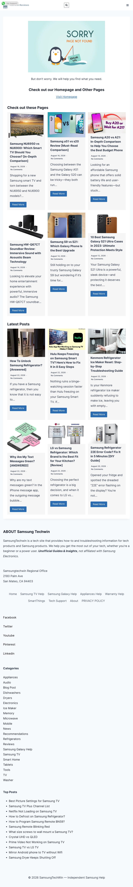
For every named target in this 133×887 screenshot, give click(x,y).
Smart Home (11, 759)
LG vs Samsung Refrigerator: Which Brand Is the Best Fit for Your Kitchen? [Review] (64, 456)
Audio (7, 682)
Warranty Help (114, 594)
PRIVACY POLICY (93, 600)
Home (13, 594)
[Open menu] (127, 5)
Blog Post (9, 687)
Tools (6, 769)
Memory (8, 713)
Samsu (13, 847)
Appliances (10, 677)
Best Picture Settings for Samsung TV (34, 801)
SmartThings (36, 600)
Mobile (7, 723)
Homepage (64, 89)
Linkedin (8, 653)
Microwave (10, 718)
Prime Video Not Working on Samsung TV (36, 842)
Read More (18, 204)
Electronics (10, 703)
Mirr (11, 852)
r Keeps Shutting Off (42, 857)
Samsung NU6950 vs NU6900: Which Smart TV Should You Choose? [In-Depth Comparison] (26, 152)
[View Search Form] (66, 5)
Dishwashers (12, 692)
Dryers (7, 698)
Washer (8, 780)
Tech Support (58, 600)
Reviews (8, 744)
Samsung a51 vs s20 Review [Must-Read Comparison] (64, 146)
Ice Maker (9, 708)
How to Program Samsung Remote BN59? (37, 821)
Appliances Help (91, 594)
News (7, 728)
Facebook (9, 617)
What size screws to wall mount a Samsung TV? (41, 832)
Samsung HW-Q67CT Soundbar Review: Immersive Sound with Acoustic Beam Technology (25, 253)
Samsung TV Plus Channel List (29, 806)
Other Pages (93, 89)
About (74, 600)
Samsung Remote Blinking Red (29, 826)
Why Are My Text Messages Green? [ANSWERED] (22, 461)
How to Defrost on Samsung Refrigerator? (37, 816)
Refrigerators (12, 739)
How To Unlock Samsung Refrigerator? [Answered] (26, 365)
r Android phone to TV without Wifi (39, 852)
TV (5, 775)
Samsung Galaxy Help (62, 594)
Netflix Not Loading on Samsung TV (33, 811)
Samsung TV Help (32, 594)
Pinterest (9, 644)
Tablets (8, 764)
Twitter (8, 626)
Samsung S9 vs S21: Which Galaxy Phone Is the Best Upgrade (66, 246)
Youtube (8, 635)
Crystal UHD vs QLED (23, 837)
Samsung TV (11, 754)
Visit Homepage (66, 96)
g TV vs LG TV (29, 847)
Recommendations (15, 734)
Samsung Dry (18, 857)
